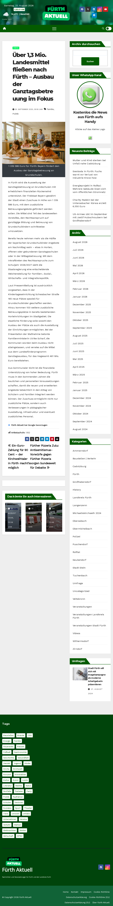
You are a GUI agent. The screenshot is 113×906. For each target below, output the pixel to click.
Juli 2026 (78, 249)
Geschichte (8, 758)
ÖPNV (20, 836)
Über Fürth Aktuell (101, 902)
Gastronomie (20, 752)
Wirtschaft (8, 836)
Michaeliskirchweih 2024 (87, 513)
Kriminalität (20, 774)
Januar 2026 (80, 296)
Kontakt (74, 892)
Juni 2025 (78, 351)
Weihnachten (9, 830)
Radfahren (18, 797)
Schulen (7, 802)
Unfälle (26, 813)
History (77, 489)
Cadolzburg (79, 466)
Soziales (7, 808)
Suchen (90, 61)
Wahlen (17, 825)
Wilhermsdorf (81, 641)
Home (66, 892)
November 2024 (82, 405)
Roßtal (76, 552)
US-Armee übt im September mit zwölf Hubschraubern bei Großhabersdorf (90, 217)
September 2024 (82, 421)
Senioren (19, 802)
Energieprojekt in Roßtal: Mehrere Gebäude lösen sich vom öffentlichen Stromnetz (89, 188)
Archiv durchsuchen (86, 44)
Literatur (7, 785)
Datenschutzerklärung (76, 897)
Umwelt (15, 813)
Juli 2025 (78, 343)
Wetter (22, 830)
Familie (50, 109)
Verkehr (6, 825)
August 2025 (80, 335)
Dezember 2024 (82, 398)
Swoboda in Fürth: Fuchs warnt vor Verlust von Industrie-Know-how (87, 174)
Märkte (18, 785)
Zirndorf (77, 649)
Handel (6, 763)
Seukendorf (79, 559)
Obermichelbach (82, 528)
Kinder (27, 763)
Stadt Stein (79, 567)
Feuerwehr (8, 746)
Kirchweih (18, 769)
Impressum (86, 892)
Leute (25, 780)
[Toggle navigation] (54, 28)
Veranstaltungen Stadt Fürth (89, 625)
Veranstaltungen (82, 606)
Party (29, 791)
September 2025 (82, 327)
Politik (16, 114)
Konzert (7, 774)
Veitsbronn (79, 598)
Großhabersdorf (82, 482)
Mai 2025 (78, 359)
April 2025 (78, 366)
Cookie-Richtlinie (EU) (99, 897)
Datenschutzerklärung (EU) (77, 902)
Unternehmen (9, 819)
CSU (30, 735)
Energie (6, 741)
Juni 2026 (78, 257)
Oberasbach (80, 521)
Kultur (6, 780)
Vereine (23, 819)
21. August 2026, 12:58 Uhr (12, 518)
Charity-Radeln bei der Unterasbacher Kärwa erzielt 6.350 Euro (89, 203)
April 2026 (78, 273)
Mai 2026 (78, 265)
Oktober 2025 (80, 320)
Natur (28, 785)
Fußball (6, 752)
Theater (28, 808)
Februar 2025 (80, 382)
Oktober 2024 (80, 413)
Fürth (15, 48)
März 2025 (79, 374)
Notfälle (7, 791)
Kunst (16, 780)
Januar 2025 (80, 390)
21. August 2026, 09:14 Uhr (32, 518)
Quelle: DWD (7, 19)
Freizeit (20, 746)
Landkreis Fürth (82, 497)
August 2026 (80, 242)
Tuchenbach (80, 575)
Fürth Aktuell (17, 869)
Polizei (76, 536)
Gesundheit (23, 758)
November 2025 (82, 312)
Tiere (5, 813)
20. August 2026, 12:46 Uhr (53, 518)
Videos (76, 633)
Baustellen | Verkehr (84, 458)
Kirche (6, 769)
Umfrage (78, 583)
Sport (18, 808)
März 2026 (79, 281)
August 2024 (80, 429)
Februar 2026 (80, 288)
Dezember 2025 (82, 304)
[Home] (4, 28)
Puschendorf (80, 544)
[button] (103, 28)
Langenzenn (80, 505)
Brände (20, 735)
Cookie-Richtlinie (102, 892)
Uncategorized (81, 591)
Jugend (17, 763)
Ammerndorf (80, 450)
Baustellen (8, 735)
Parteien (19, 791)
